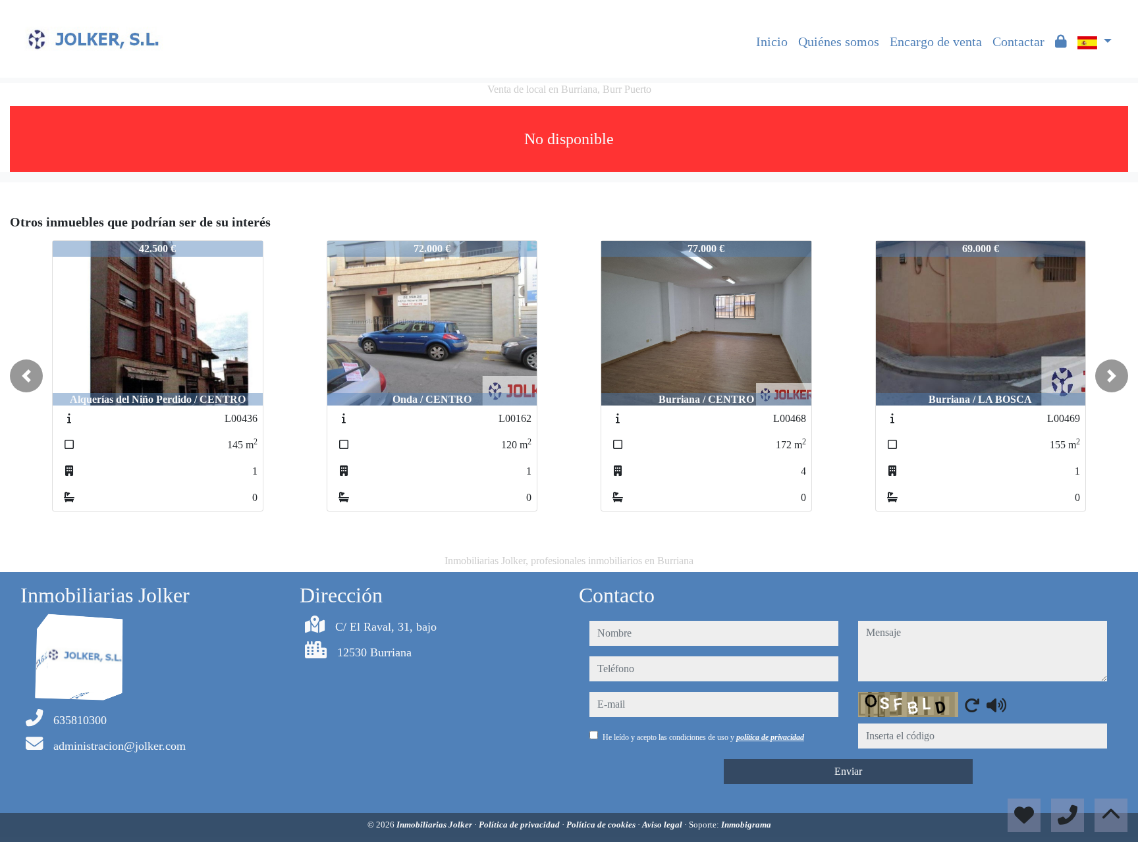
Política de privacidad (520, 824)
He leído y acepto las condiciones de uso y (703, 737)
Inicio (772, 41)
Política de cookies (601, 824)
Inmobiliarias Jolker (435, 824)
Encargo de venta (936, 41)
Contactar (1018, 41)
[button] (26, 375)
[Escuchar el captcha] (996, 705)
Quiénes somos (838, 41)
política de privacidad (770, 737)
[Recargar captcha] (972, 705)
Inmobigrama (746, 824)
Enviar (848, 771)
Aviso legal (663, 824)
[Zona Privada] (1061, 41)
